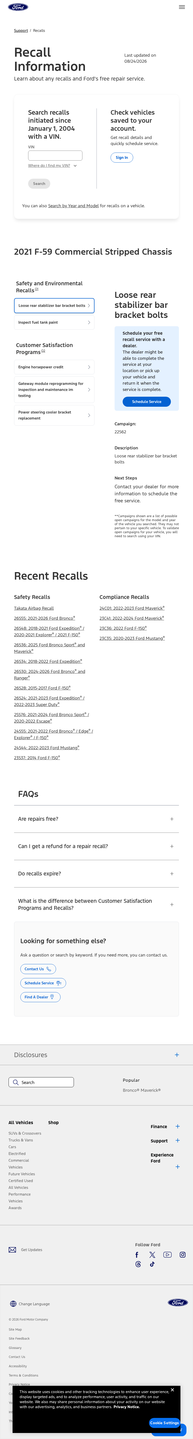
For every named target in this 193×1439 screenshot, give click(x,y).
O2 (43, 351)
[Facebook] (138, 1255)
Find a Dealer (36, 997)
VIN (31, 147)
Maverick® (151, 1090)
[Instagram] (183, 1255)
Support (21, 30)
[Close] (172, 1393)
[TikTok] (152, 1264)
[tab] (54, 305)
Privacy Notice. (127, 1406)
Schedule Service (39, 983)
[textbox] (41, 1082)
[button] (62, 1125)
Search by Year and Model (73, 206)
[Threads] (138, 1264)
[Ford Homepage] (178, 1302)
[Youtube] (167, 1255)
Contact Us (34, 969)
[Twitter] (152, 1255)
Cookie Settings (164, 1422)
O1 (36, 289)
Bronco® (131, 1090)
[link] (15, 1329)
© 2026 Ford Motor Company (28, 1319)
